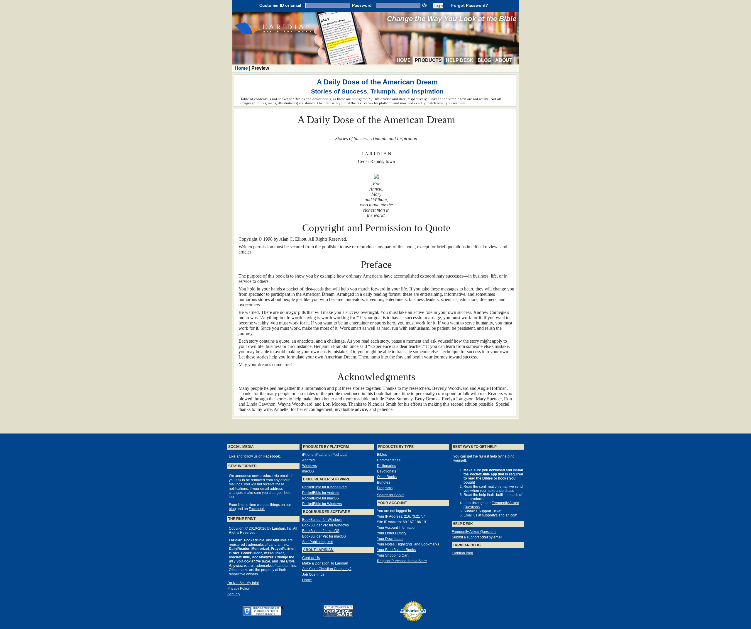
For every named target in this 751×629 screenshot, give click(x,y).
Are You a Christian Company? (326, 569)
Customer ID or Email (280, 5)
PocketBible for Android (320, 493)
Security (233, 594)
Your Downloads (390, 539)
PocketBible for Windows (322, 504)
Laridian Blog (462, 553)
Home (404, 60)
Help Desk (459, 60)
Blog (484, 60)
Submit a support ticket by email (477, 537)
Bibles (382, 455)
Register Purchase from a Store (402, 561)
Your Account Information (397, 528)
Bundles (383, 482)
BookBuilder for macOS (320, 531)
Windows (309, 466)
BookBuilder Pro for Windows (325, 525)
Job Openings (313, 574)
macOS (308, 471)
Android (308, 460)
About (503, 60)
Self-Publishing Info (317, 542)
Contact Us (311, 558)
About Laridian (318, 550)
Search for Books (390, 495)
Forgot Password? (469, 5)
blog (232, 509)
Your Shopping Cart (392, 555)
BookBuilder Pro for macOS (324, 536)
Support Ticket (489, 511)
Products (428, 60)
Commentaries (388, 460)
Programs (385, 488)
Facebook (257, 509)
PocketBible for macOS (320, 498)
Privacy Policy (238, 588)
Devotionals (386, 471)
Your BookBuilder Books (396, 550)
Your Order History (391, 533)
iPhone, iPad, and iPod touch (325, 455)
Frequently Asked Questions (474, 532)
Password (362, 5)
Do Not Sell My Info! (243, 583)
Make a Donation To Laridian (325, 563)
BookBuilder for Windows (322, 520)
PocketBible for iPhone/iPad (324, 487)
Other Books (387, 477)
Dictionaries (386, 466)
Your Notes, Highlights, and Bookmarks (408, 544)
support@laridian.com (499, 515)
